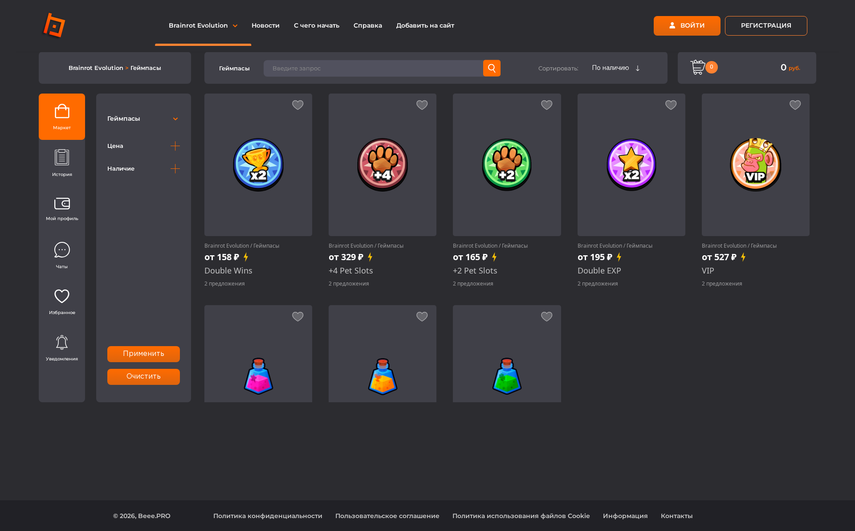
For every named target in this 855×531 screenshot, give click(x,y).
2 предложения (224, 283)
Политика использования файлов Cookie (521, 516)
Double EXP (599, 271)
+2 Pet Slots (475, 271)
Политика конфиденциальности (267, 516)
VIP (708, 271)
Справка (368, 25)
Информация (625, 516)
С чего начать (316, 25)
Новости (266, 25)
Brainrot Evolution (97, 67)
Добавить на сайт (425, 25)
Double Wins (228, 271)
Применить (144, 354)
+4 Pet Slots (351, 271)
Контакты (677, 516)
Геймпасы (145, 67)
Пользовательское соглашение (387, 516)
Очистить (143, 376)
